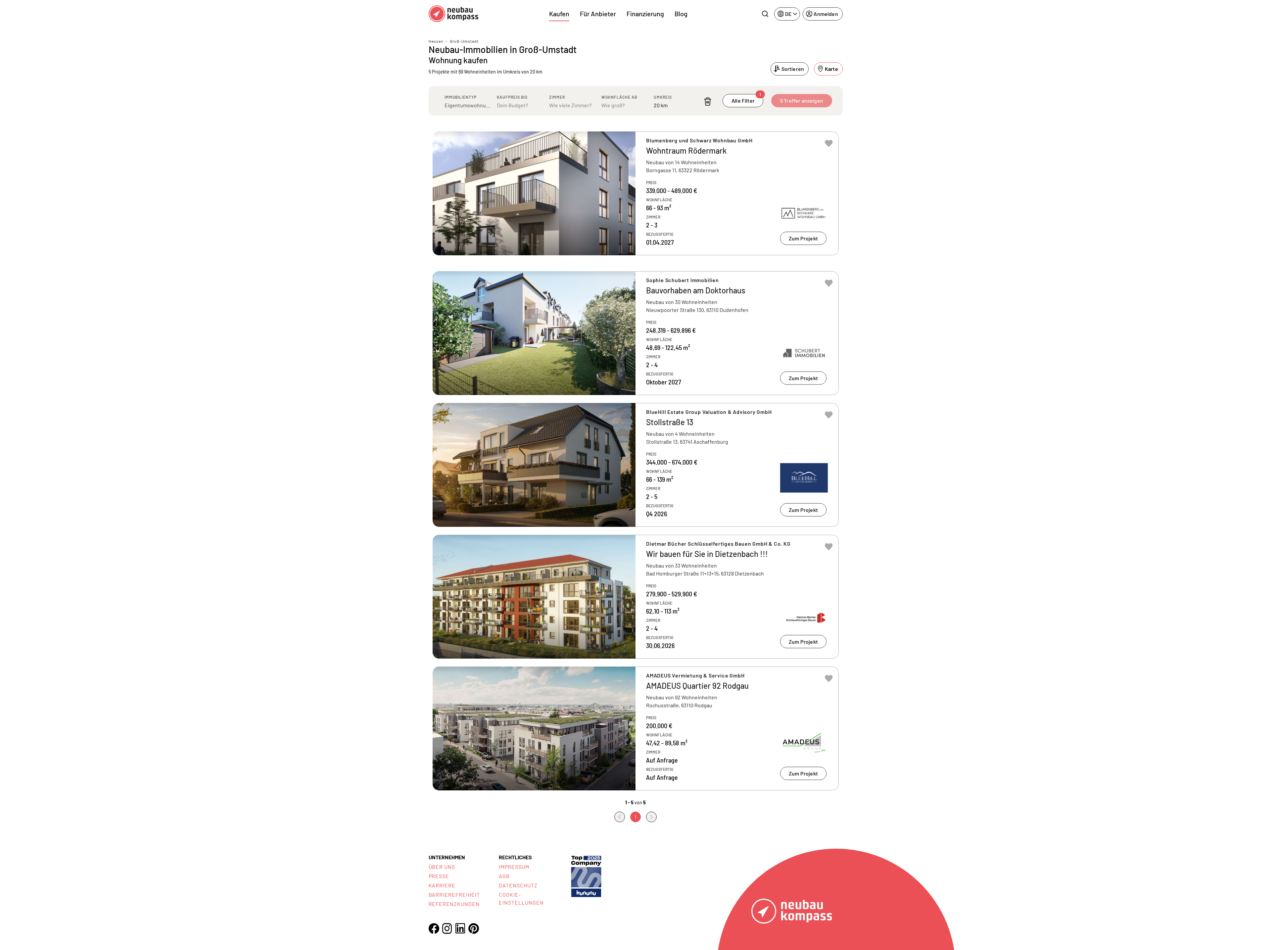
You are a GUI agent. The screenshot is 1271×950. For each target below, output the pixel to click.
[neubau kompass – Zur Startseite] (453, 13)
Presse (439, 876)
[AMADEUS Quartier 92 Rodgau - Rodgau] (636, 728)
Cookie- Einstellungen (521, 898)
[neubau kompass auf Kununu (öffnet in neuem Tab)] (586, 876)
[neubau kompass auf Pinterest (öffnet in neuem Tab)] (473, 928)
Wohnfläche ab (619, 97)
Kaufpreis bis (512, 97)
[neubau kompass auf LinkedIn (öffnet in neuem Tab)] (460, 928)
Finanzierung (645, 14)
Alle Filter (746, 99)
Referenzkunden (454, 904)
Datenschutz (518, 885)
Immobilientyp (461, 97)
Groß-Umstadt (464, 41)
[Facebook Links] (434, 928)
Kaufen (559, 14)
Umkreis (663, 97)
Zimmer (557, 97)
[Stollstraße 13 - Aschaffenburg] (636, 465)
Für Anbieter (598, 14)
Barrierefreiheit (454, 894)
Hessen (436, 41)
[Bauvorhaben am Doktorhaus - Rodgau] (636, 333)
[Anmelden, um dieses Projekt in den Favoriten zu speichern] (828, 143)
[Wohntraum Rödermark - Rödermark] (636, 193)
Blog (681, 14)
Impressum (514, 867)
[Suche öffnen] (765, 14)
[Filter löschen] (708, 101)
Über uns (442, 867)
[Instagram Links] (447, 928)
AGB (504, 876)
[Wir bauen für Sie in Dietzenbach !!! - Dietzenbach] (636, 597)
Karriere (442, 885)
